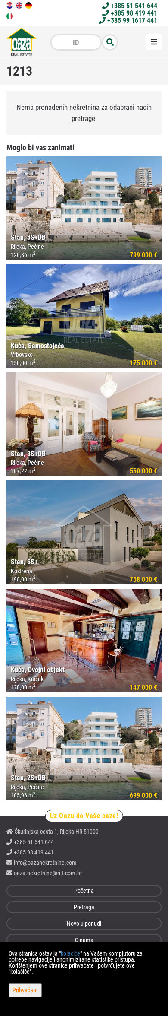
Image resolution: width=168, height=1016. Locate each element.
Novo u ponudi (84, 923)
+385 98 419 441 (133, 13)
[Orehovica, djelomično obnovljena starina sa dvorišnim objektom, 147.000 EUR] (84, 640)
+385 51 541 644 (133, 6)
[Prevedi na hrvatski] (10, 4)
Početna (84, 890)
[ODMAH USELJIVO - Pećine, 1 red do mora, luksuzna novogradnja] (84, 208)
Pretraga (84, 907)
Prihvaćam (25, 990)
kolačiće (70, 953)
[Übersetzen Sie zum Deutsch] (29, 4)
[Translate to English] (20, 4)
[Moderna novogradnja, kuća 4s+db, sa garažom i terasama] (84, 532)
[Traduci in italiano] (10, 15)
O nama (84, 940)
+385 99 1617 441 (131, 20)
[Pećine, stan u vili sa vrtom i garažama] (84, 424)
